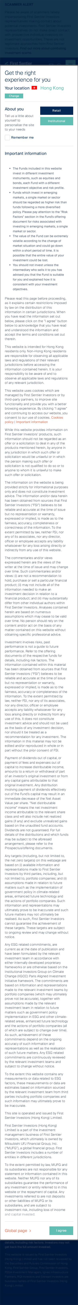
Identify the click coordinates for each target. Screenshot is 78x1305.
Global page (16, 1230)
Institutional (56, 121)
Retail (56, 111)
